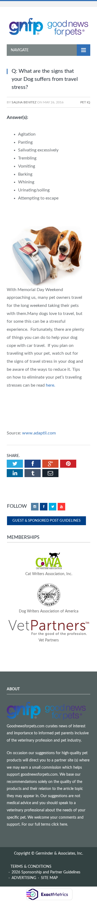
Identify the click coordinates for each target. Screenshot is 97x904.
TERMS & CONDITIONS (31, 867)
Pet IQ (85, 102)
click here (59, 824)
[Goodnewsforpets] (48, 26)
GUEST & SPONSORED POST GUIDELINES (46, 520)
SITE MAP (49, 878)
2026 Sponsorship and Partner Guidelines (46, 872)
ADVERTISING (24, 878)
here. (50, 385)
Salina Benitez (24, 102)
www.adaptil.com (39, 433)
